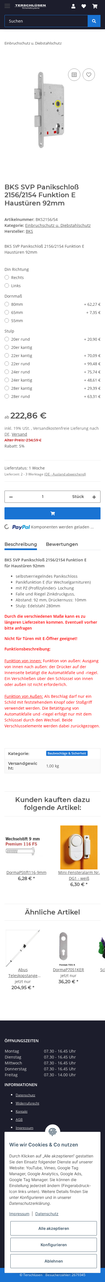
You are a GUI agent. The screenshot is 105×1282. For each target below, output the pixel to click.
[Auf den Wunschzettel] (89, 74)
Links (16, 285)
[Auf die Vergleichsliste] (74, 74)
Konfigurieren (54, 1244)
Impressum (19, 1213)
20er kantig (21, 347)
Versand (19, 434)
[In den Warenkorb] (8, 61)
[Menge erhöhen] (94, 496)
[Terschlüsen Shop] (30, 6)
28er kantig (56, 388)
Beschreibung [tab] (20, 544)
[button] (73, 6)
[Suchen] (94, 21)
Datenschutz (47, 1213)
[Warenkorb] (95, 6)
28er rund (56, 396)
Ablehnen (54, 1261)
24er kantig (56, 380)
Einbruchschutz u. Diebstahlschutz (58, 225)
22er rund (56, 363)
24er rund (56, 372)
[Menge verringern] (11, 496)
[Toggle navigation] (7, 3)
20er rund (56, 339)
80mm (56, 304)
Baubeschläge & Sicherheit (67, 753)
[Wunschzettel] (83, 6)
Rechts (17, 277)
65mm (56, 312)
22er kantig (56, 355)
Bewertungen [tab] (62, 544)
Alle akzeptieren (53, 1228)
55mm (17, 320)
